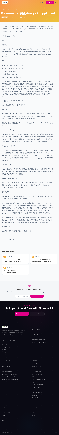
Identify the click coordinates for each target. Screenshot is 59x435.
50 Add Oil (34, 410)
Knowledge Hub (5, 9)
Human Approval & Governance (40, 342)
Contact (4, 423)
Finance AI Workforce (7, 371)
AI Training (34, 395)
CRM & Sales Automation (38, 390)
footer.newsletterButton (37, 296)
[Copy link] (13, 240)
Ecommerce (14, 9)
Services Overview (36, 363)
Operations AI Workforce (8, 369)
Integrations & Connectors (38, 339)
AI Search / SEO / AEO (37, 392)
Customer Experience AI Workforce (10, 377)
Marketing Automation (37, 371)
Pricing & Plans (35, 334)
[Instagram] (14, 340)
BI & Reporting (35, 377)
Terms (55, 432)
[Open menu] (55, 2)
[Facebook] (6, 340)
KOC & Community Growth (38, 379)
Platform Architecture (37, 337)
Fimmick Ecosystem (37, 407)
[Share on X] (10, 240)
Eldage (33, 417)
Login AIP (50, 2)
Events (3, 415)
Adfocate (34, 415)
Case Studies (5, 410)
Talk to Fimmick (20, 314)
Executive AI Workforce (7, 382)
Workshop (4, 417)
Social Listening (36, 387)
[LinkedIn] (3, 340)
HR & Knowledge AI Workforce (9, 374)
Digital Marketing (36, 397)
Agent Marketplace (36, 332)
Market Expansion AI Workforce (10, 379)
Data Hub (34, 369)
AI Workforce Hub (6, 363)
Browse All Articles (52, 240)
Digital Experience (36, 382)
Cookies (51, 432)
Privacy (45, 432)
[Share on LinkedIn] (6, 240)
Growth (4, 420)
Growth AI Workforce (7, 366)
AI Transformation (36, 366)
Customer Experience (37, 374)
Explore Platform (36, 314)
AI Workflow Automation (38, 384)
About (3, 407)
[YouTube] (10, 340)
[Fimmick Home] (5, 2)
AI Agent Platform (36, 329)
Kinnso (33, 412)
